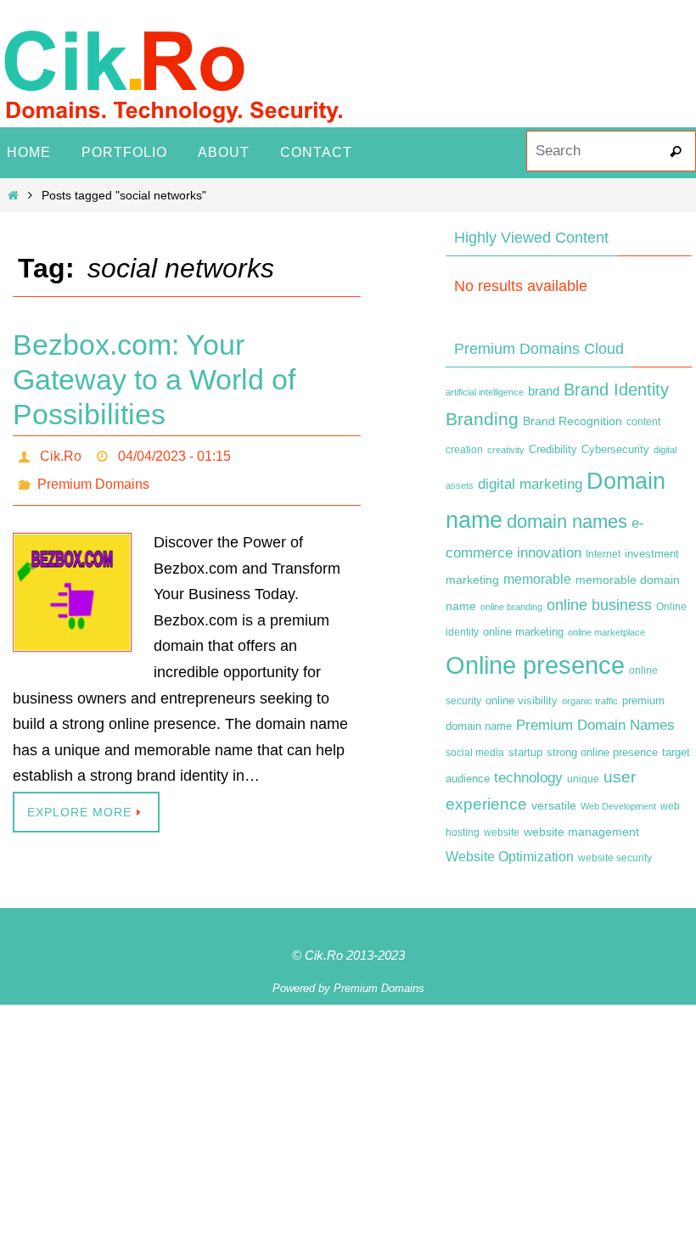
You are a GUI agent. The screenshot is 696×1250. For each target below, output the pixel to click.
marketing (472, 579)
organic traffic (590, 701)
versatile (553, 805)
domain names (567, 521)
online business (599, 605)
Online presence (535, 665)
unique (583, 779)
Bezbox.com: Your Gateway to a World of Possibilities (154, 379)
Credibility (553, 450)
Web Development (618, 806)
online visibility (522, 701)
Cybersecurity (615, 450)
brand (543, 391)
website (501, 832)
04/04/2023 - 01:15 (174, 453)
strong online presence (602, 753)
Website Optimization (510, 856)
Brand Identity (616, 389)
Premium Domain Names (595, 725)
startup (525, 752)
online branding (511, 607)
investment (652, 554)
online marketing (523, 631)
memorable (537, 578)
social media (475, 753)
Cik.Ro (60, 453)
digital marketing (530, 483)
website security (615, 858)
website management (581, 831)
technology (528, 777)
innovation (549, 553)
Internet (603, 554)
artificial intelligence (485, 392)
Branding (482, 419)
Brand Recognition (572, 421)
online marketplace (606, 632)
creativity (506, 450)
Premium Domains (93, 477)
